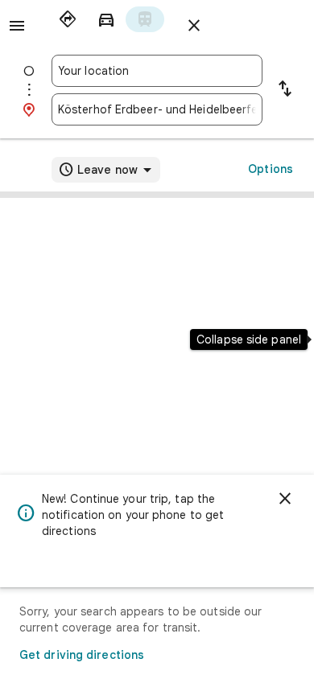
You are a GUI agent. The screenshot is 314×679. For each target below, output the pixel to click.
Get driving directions (81, 655)
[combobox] (157, 71)
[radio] (67, 19)
